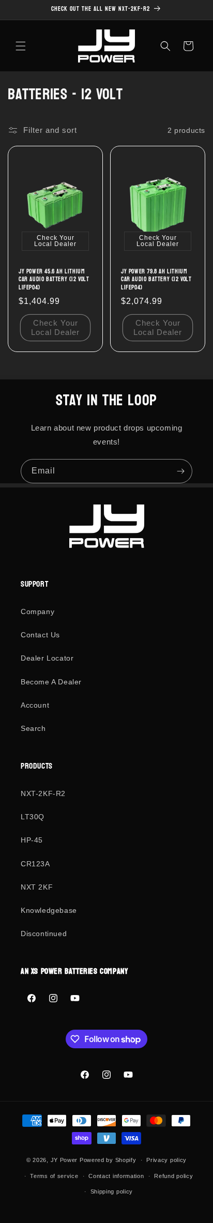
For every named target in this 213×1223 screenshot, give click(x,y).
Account (35, 705)
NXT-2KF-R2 (43, 793)
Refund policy (173, 1176)
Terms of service (54, 1176)
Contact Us (40, 635)
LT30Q (32, 817)
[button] (20, 46)
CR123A (35, 864)
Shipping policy (111, 1191)
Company (37, 611)
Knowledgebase (49, 910)
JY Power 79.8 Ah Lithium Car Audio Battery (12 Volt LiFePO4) (156, 280)
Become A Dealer (51, 682)
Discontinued (44, 933)
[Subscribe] (180, 471)
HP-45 (32, 840)
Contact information (116, 1176)
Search (33, 728)
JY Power (64, 1160)
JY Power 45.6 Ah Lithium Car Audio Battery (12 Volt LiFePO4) (54, 280)
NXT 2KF (37, 887)
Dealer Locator (47, 658)
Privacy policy (166, 1160)
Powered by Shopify (108, 1160)
